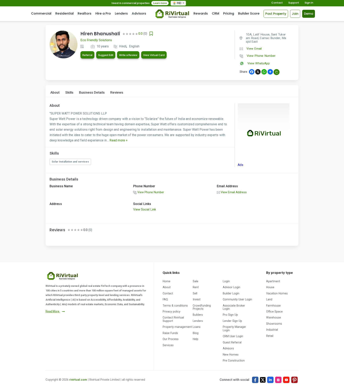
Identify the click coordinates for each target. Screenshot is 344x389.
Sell (195, 293)
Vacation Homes (277, 293)
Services (168, 345)
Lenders (121, 13)
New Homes (230, 354)
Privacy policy (171, 311)
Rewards (201, 13)
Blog (195, 333)
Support (293, 2)
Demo (308, 14)
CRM (215, 13)
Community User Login (237, 299)
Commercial (41, 13)
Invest (196, 299)
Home (166, 281)
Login (226, 281)
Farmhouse (273, 305)
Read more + (118, 140)
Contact (277, 2)
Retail (269, 335)
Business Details (92, 92)
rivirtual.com (78, 379)
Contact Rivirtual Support (173, 319)
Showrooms (274, 323)
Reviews (116, 92)
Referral (87, 55)
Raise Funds (170, 333)
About (55, 92)
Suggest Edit (105, 55)
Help (195, 339)
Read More (53, 311)
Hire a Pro (103, 13)
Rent (196, 287)
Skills (69, 92)
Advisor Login (231, 287)
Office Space (274, 311)
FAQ (165, 299)
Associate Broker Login (234, 307)
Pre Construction (234, 360)
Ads (240, 165)
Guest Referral (232, 342)
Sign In (309, 2)
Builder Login (231, 293)
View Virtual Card (154, 55)
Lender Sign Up (232, 320)
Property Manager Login (234, 328)
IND (179, 3)
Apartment (273, 281)
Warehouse (273, 317)
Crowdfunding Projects (202, 307)
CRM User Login (233, 336)
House (270, 287)
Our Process (171, 339)
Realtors (84, 13)
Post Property (275, 14)
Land (269, 299)
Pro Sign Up (230, 314)
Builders (198, 314)
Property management (177, 326)
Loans (196, 326)
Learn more (160, 3)
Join (295, 14)
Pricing (228, 13)
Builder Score (249, 13)
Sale (195, 281)
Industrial (272, 329)
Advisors (139, 13)
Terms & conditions (175, 305)
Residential (64, 13)
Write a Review (128, 55)
